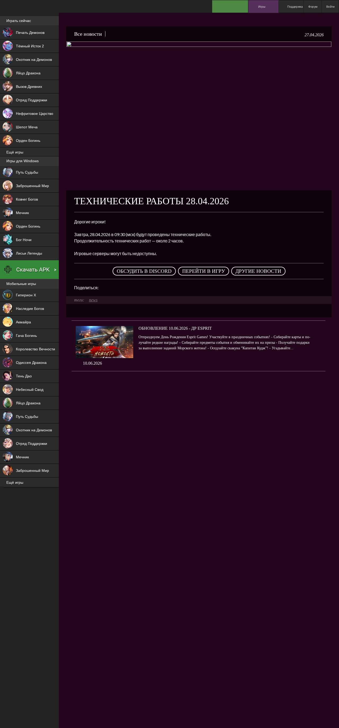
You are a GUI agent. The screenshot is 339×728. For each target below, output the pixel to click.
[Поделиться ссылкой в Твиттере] (151, 287)
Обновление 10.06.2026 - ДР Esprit (175, 328)
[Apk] (29, 269)
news (93, 300)
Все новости (88, 34)
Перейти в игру (203, 271)
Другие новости (258, 271)
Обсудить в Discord (144, 271)
